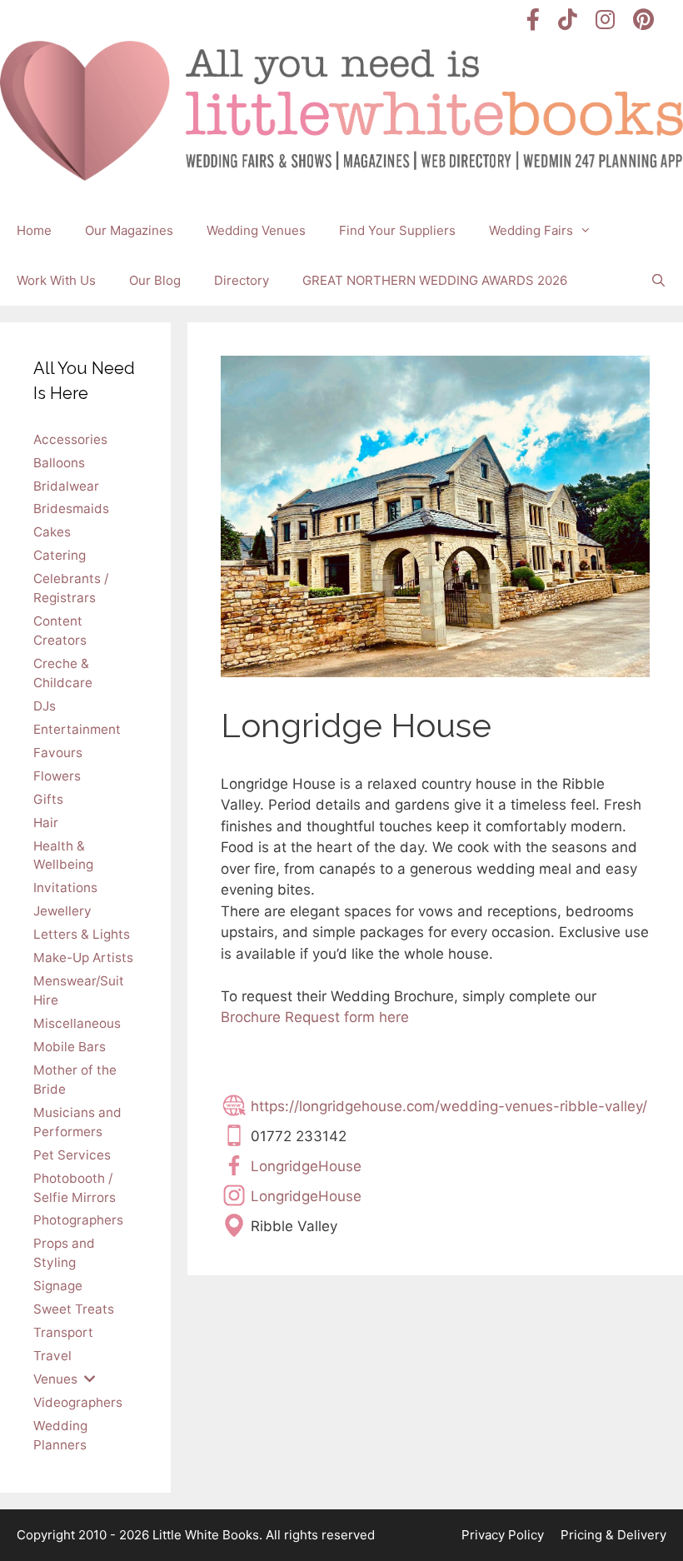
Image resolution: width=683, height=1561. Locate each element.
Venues (55, 1379)
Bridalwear (66, 486)
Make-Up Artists (83, 957)
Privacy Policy (502, 1535)
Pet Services (72, 1155)
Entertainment (77, 729)
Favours (57, 753)
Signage (57, 1286)
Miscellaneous (77, 1023)
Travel (52, 1356)
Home (34, 230)
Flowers (57, 776)
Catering (59, 555)
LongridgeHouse (306, 1166)
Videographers (77, 1402)
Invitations (65, 887)
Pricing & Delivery (613, 1535)
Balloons (59, 463)
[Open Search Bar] (658, 281)
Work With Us (56, 280)
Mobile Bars (69, 1047)
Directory (241, 280)
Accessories (70, 439)
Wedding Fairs (531, 230)
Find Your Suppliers (397, 230)
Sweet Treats (73, 1309)
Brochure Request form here (315, 1017)
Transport (63, 1332)
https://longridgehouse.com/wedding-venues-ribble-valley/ (449, 1106)
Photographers (78, 1220)
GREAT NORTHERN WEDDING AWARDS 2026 (434, 280)
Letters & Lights (81, 934)
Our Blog (155, 280)
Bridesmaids (71, 508)
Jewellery (62, 911)
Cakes (52, 532)
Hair (45, 822)
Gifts (48, 799)
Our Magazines (129, 230)
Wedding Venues (256, 230)
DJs (44, 706)
